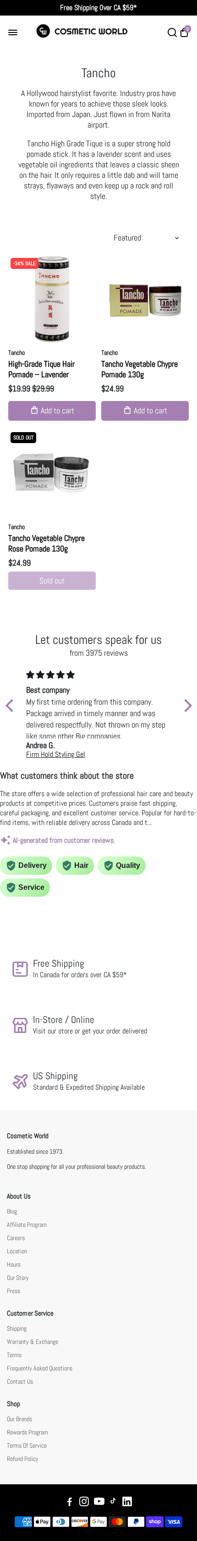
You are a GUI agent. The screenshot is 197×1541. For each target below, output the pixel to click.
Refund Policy (22, 1459)
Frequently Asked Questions (39, 1368)
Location (17, 1251)
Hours (14, 1264)
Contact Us (20, 1382)
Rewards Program (27, 1432)
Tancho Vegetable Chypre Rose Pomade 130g (46, 543)
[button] (11, 705)
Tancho (16, 352)
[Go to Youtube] (99, 1502)
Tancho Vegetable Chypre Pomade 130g (139, 369)
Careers (16, 1238)
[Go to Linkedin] (127, 1502)
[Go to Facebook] (70, 1502)
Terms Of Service (27, 1446)
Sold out (52, 580)
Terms (14, 1355)
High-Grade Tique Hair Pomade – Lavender (41, 369)
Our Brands (19, 1419)
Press (13, 1291)
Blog (12, 1211)
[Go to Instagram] (84, 1502)
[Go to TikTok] (113, 1502)
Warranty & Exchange (32, 1342)
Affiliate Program (27, 1225)
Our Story (18, 1278)
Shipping (17, 1328)
